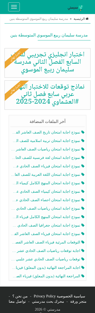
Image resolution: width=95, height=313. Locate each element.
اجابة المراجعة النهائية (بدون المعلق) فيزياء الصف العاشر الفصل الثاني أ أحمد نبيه (46, 268)
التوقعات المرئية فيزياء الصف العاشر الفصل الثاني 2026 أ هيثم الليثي (46, 242)
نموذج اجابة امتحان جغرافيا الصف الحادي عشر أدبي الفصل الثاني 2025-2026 (46, 225)
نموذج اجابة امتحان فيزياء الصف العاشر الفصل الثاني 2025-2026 (46, 234)
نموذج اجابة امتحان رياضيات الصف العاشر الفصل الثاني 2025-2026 (46, 149)
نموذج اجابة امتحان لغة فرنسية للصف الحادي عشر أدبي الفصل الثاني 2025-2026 (46, 158)
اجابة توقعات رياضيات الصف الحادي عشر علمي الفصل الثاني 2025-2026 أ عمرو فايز (46, 251)
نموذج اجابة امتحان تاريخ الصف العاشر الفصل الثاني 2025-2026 (46, 132)
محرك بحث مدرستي (48, 301)
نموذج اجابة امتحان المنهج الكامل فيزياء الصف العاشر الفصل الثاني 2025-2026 (46, 217)
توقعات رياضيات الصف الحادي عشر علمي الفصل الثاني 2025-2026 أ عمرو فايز (46, 259)
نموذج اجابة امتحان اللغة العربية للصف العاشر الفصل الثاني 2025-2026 (46, 175)
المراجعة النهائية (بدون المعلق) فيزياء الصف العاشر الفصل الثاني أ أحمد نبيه (46, 276)
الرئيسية (80, 19)
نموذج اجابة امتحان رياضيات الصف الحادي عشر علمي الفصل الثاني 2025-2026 (46, 208)
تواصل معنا (17, 301)
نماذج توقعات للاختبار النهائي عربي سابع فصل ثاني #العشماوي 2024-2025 (47, 94)
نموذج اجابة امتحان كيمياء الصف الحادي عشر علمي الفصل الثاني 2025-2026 (46, 192)
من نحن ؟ (20, 296)
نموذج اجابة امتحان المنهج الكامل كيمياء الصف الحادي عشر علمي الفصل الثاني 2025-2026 (46, 183)
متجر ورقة (78, 301)
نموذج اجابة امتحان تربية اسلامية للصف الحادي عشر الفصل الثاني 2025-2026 (46, 141)
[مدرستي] (76, 6)
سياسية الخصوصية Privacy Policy (59, 296)
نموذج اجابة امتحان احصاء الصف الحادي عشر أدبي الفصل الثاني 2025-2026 (46, 200)
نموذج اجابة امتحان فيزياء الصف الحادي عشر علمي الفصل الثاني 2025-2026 (46, 166)
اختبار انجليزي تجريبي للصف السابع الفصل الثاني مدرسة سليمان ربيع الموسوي (47, 62)
